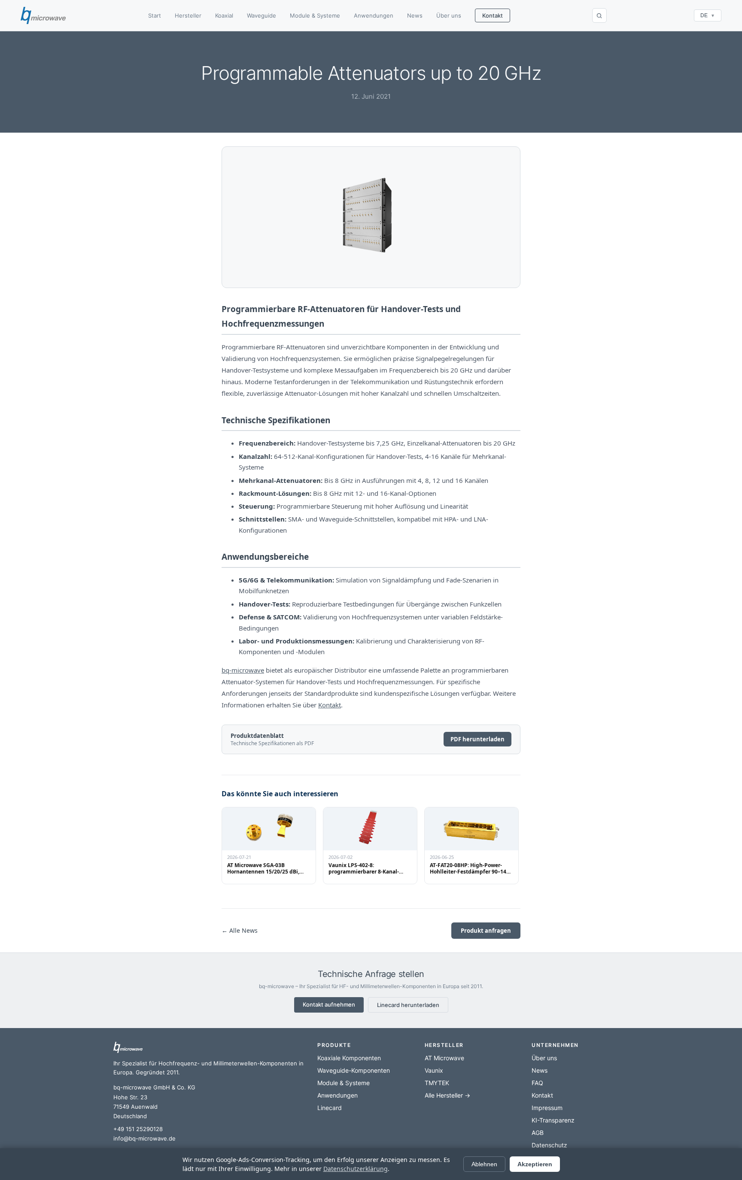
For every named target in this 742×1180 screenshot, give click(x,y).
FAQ (537, 1082)
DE (707, 15)
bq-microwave (243, 670)
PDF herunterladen (477, 739)
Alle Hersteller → (447, 1095)
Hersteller (188, 15)
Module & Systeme (315, 15)
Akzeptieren (534, 1164)
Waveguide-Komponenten (353, 1070)
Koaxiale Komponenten (349, 1058)
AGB (538, 1132)
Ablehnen (484, 1164)
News (415, 15)
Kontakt (492, 15)
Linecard (329, 1107)
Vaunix (434, 1070)
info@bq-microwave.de (144, 1138)
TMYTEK (437, 1082)
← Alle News (240, 930)
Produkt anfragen (486, 930)
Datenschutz (549, 1145)
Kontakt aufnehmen (329, 1004)
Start (154, 15)
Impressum (547, 1107)
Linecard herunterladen (408, 1004)
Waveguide (261, 15)
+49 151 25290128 (138, 1128)
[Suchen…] (599, 15)
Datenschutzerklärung (355, 1169)
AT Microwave (444, 1058)
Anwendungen (373, 15)
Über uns (448, 15)
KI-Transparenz (553, 1120)
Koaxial (224, 15)
